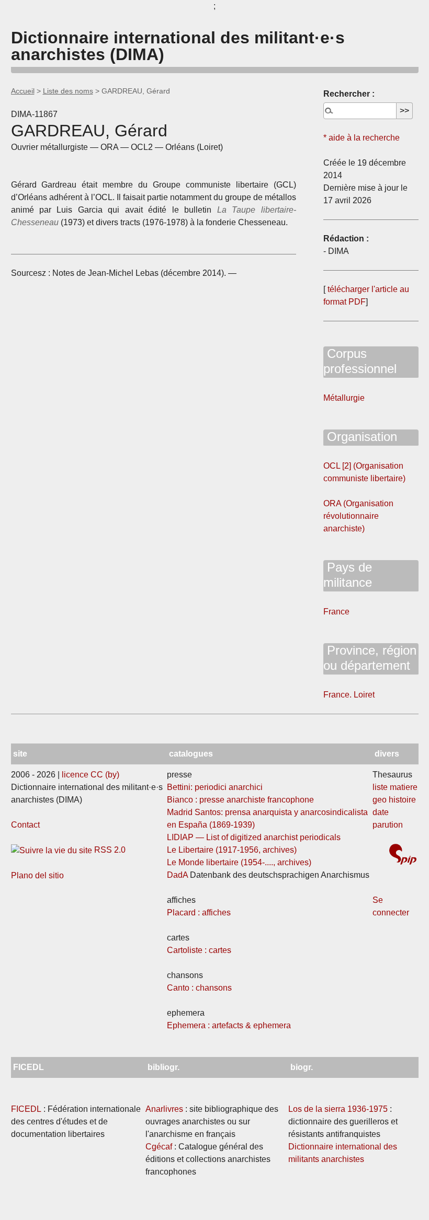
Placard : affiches (199, 912)
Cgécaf (158, 1146)
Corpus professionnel (360, 361)
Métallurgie (344, 397)
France (336, 611)
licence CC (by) (90, 774)
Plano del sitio (37, 875)
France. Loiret (349, 694)
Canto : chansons (199, 987)
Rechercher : (349, 93)
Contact (25, 824)
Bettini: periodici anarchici (215, 787)
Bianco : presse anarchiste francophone (240, 799)
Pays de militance (347, 574)
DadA (177, 874)
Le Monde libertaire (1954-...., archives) (239, 862)
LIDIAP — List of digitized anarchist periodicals (254, 837)
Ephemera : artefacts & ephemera (229, 1025)
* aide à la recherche (361, 137)
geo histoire (394, 799)
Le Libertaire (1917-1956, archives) (232, 849)
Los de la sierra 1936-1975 (338, 1109)
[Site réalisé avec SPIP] (403, 855)
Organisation (360, 436)
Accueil (23, 91)
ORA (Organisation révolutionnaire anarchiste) (358, 516)
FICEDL (26, 1109)
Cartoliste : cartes (199, 950)
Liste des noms (68, 91)
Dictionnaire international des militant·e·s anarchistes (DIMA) (178, 46)
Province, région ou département (369, 657)
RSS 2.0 (109, 849)
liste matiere (394, 787)
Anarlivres (164, 1109)
